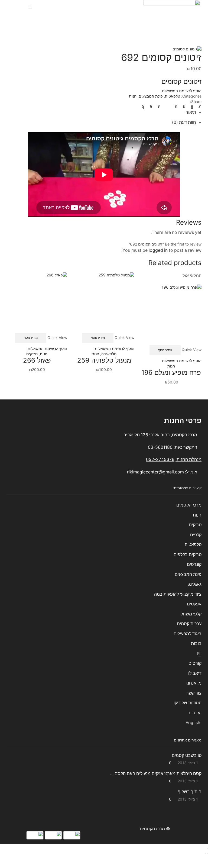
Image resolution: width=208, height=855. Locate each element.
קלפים (196, 534)
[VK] (184, 106)
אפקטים (194, 603)
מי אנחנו (194, 683)
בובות (196, 643)
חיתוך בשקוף (190, 791)
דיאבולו (195, 673)
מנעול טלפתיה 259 (104, 360)
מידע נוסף (165, 350)
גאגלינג (195, 584)
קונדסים (194, 564)
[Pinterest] (176, 106)
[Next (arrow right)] (205, 853)
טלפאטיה (87, 23)
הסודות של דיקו (187, 702)
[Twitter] (199, 106)
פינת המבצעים (151, 96)
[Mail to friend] (167, 106)
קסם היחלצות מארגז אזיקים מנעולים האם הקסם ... (156, 773)
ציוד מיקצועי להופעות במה (178, 594)
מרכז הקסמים (189, 505)
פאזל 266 (37, 360)
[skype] (144, 106)
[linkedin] (159, 106)
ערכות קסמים (189, 623)
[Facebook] (192, 106)
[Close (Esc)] (207, 848)
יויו (199, 653)
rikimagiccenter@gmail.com (155, 472)
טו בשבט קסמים (187, 755)
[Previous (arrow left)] (207, 853)
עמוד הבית (120, 23)
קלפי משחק (191, 614)
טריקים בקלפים (188, 554)
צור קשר (194, 693)
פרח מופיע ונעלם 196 (171, 372)
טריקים (32, 353)
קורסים (195, 663)
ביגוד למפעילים (188, 633)
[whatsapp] (151, 106)
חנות (103, 23)
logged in (158, 250)
